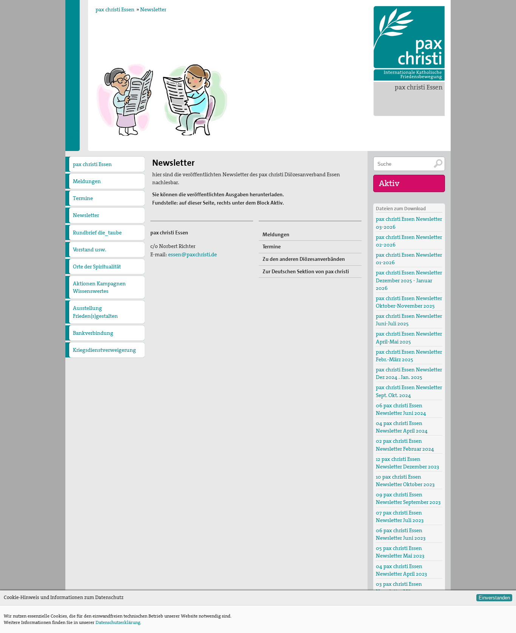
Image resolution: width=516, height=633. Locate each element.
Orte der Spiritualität (97, 266)
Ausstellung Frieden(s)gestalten (95, 312)
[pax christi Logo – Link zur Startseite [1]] (409, 43)
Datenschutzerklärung (118, 622)
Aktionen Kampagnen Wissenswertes (99, 287)
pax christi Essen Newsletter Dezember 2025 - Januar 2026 (409, 280)
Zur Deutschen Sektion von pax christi (306, 271)
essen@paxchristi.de (192, 254)
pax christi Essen (419, 87)
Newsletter (153, 9)
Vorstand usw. (89, 249)
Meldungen (87, 181)
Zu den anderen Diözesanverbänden (304, 259)
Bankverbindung (93, 333)
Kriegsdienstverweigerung (104, 350)
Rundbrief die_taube (97, 232)
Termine (83, 198)
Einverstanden (494, 598)
